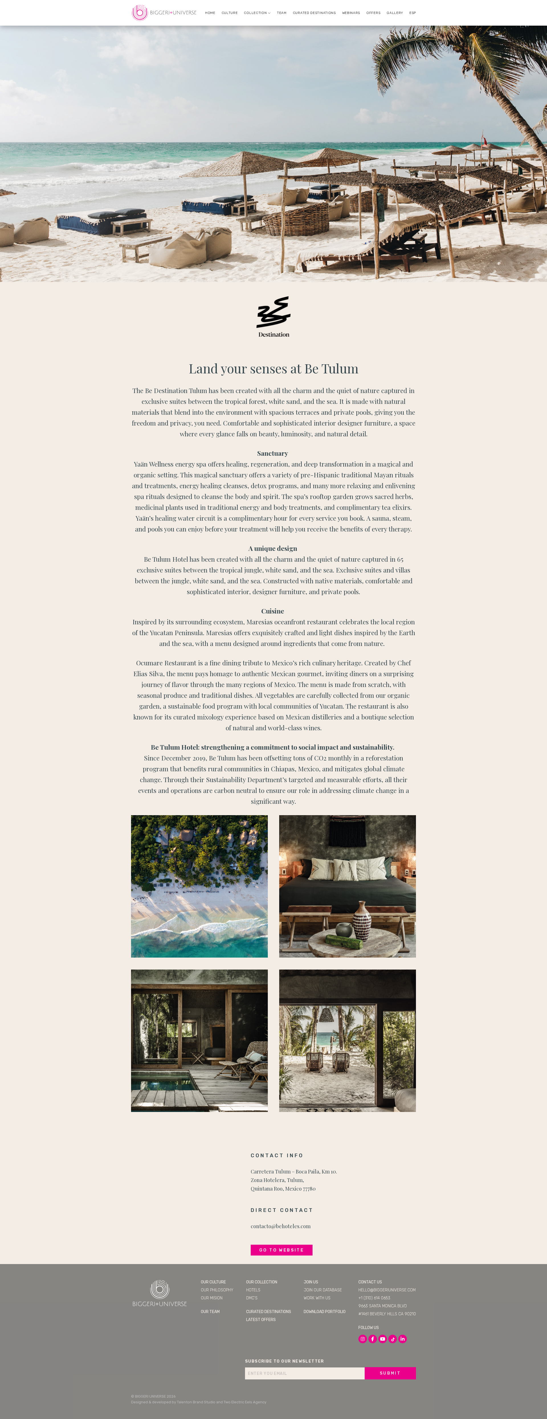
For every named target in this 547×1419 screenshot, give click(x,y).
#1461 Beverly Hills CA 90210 (387, 1314)
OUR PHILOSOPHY (217, 1290)
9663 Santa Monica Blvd (382, 1306)
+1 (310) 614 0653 (374, 1298)
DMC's (252, 1298)
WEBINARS (351, 13)
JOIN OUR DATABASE (323, 1290)
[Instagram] (362, 1339)
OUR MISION (212, 1298)
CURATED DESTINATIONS (314, 13)
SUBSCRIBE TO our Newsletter (284, 1361)
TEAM (282, 13)
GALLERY (395, 13)
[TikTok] (392, 1339)
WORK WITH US (317, 1298)
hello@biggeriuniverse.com (387, 1290)
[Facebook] (372, 1339)
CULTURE (230, 13)
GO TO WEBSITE (281, 1250)
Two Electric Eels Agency (245, 1402)
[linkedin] (402, 1339)
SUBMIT (390, 1373)
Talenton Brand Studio (196, 1402)
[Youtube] (382, 1339)
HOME (210, 13)
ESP (412, 13)
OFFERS (373, 13)
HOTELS (253, 1290)
